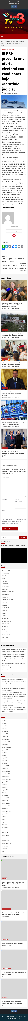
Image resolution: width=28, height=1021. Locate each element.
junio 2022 (4, 819)
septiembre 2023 (6, 779)
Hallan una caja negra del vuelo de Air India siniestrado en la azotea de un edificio (14, 334)
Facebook (17, 3)
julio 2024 (4, 752)
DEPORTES (5, 584)
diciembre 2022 (6, 803)
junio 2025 (4, 723)
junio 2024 (4, 755)
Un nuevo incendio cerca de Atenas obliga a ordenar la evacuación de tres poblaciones (13, 655)
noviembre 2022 (6, 806)
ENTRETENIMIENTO (8, 592)
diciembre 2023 (6, 771)
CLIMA (4, 578)
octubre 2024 (5, 744)
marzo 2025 (5, 731)
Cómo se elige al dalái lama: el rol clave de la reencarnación (13, 664)
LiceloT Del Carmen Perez (13, 308)
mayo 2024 (5, 757)
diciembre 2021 (6, 835)
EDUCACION (5, 589)
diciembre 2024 (6, 739)
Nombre (5, 499)
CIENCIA (4, 575)
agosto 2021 (5, 846)
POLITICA (11, 49)
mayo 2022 (5, 822)
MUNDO (4, 605)
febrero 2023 (5, 798)
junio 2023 (4, 787)
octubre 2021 (5, 840)
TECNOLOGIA (6, 634)
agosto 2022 (5, 814)
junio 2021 (4, 851)
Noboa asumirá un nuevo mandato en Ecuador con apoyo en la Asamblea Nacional (12, 393)
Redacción (15, 93)
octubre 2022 (5, 808)
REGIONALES (5, 626)
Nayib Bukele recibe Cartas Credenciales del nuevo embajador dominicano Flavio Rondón (13, 453)
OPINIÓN (4, 613)
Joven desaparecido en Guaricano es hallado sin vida (13, 659)
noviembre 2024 (6, 741)
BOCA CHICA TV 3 (7, 573)
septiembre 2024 (6, 747)
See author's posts (14, 231)
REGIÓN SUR (5, 624)
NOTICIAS (4, 610)
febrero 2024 (5, 766)
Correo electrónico (18, 501)
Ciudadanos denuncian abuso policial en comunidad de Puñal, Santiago (13, 423)
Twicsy (3, 686)
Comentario (6, 478)
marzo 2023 (5, 795)
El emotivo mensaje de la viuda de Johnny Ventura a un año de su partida (14, 703)
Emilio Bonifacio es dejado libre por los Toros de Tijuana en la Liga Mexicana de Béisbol (14, 650)
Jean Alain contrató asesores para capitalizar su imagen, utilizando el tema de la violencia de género (13, 688)
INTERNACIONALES (7, 600)
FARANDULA (5, 594)
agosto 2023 (5, 782)
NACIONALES (11, 418)
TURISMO (4, 640)
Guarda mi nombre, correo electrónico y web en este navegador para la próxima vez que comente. (14, 521)
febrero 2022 (5, 830)
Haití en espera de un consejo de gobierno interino (13, 258)
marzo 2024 (5, 763)
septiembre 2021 (6, 843)
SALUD (4, 629)
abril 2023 (4, 792)
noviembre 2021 (6, 838)
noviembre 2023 (6, 774)
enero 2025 (5, 736)
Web (3, 510)
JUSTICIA (4, 602)
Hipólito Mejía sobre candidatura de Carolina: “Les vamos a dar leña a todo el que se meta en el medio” (13, 304)
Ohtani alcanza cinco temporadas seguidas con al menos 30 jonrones (14, 668)
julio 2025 (4, 720)
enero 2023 (5, 800)
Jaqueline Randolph (7, 679)
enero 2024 (5, 768)
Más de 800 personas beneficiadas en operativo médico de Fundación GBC (12, 363)
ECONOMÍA (5, 586)
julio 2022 (4, 816)
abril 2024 (4, 760)
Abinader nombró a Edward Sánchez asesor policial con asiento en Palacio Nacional (14, 682)
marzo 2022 (5, 827)
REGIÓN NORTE (6, 621)
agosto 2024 (5, 749)
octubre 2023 (5, 776)
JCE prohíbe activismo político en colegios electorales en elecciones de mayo (14, 266)
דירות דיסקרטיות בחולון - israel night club (12, 701)
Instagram (11, 3)
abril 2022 (4, 824)
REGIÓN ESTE (5, 618)
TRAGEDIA (5, 637)
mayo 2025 (5, 725)
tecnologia (4, 632)
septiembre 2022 (6, 811)
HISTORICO (5, 597)
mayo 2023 (5, 790)
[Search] (25, 36)
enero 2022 (5, 832)
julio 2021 (4, 848)
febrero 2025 (5, 733)
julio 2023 (4, 784)
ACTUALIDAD (5, 49)
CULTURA (4, 581)
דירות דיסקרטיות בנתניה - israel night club (12, 707)
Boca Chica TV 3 (13, 27)
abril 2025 (4, 728)
